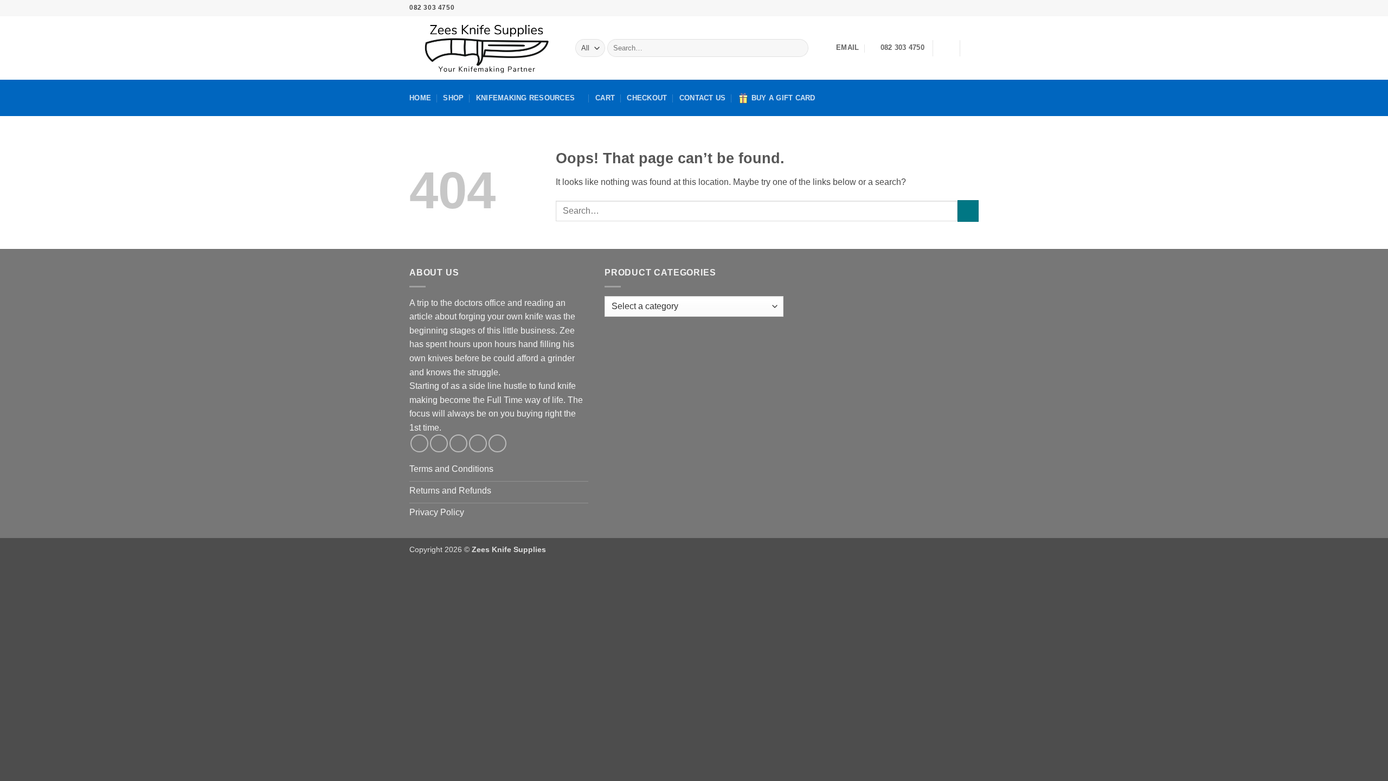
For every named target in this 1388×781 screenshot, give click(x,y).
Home (420, 98)
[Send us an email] (952, 8)
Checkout (647, 98)
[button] (946, 48)
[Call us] (963, 8)
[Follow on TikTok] (942, 8)
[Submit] (798, 48)
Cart (605, 98)
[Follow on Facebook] (921, 8)
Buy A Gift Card (783, 98)
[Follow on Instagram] (932, 8)
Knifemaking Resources (525, 98)
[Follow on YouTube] (973, 8)
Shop (453, 98)
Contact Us (702, 98)
